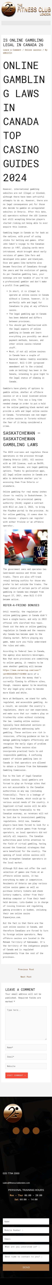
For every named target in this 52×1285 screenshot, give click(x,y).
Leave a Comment (12, 50)
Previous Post (26, 969)
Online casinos (33, 50)
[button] (26, 23)
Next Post (26, 976)
